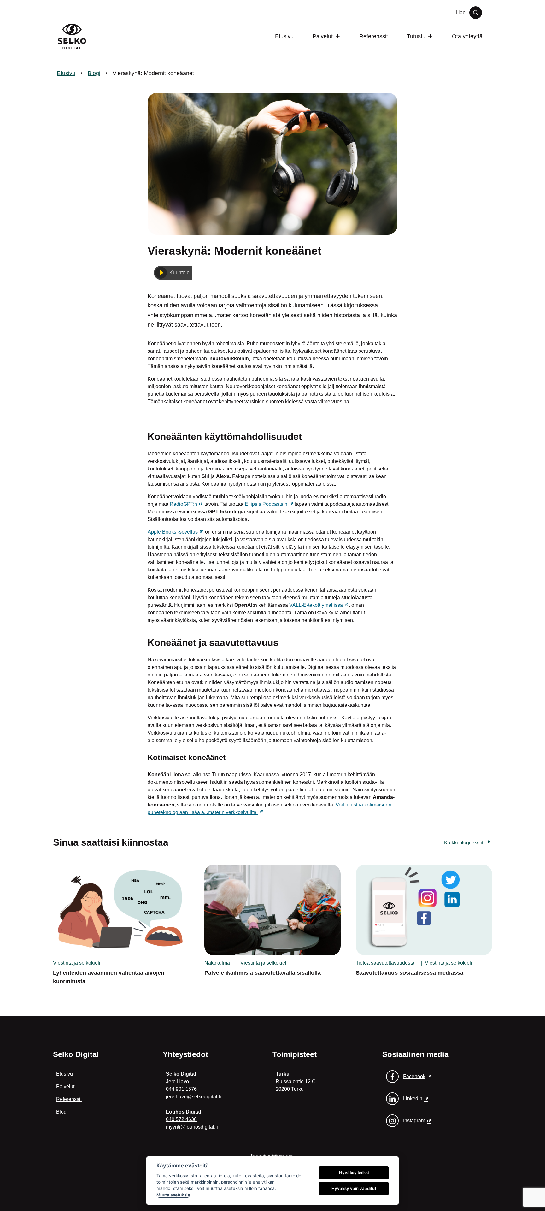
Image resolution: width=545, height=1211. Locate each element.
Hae (461, 12)
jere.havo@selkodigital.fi (193, 1096)
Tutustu (416, 36)
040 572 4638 (181, 1119)
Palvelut (323, 36)
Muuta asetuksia (173, 1194)
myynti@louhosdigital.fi (192, 1127)
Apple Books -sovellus (176, 532)
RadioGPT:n (186, 504)
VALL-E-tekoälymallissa (319, 605)
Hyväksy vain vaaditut (353, 1188)
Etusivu (284, 36)
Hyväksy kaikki (354, 1172)
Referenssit (69, 1099)
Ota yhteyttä (467, 36)
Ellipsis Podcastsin (269, 504)
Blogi (94, 73)
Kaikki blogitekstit (463, 842)
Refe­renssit (373, 36)
